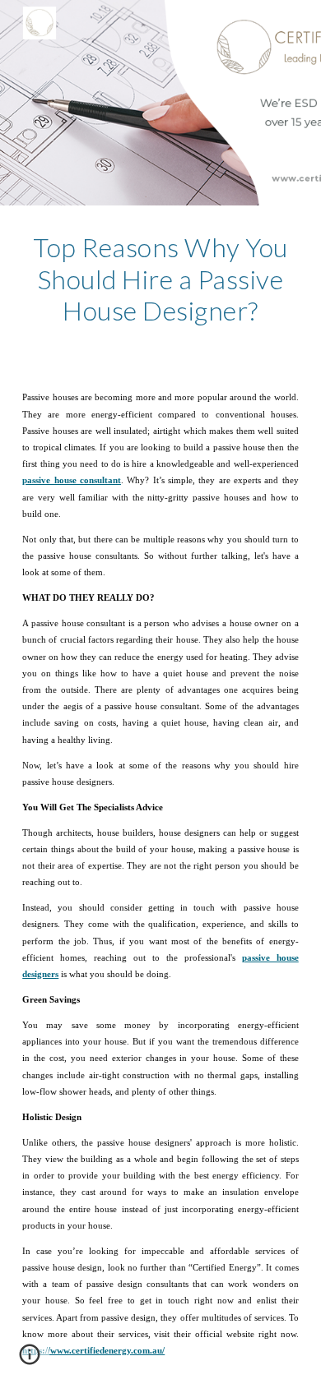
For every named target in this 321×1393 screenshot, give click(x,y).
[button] (29, 1360)
